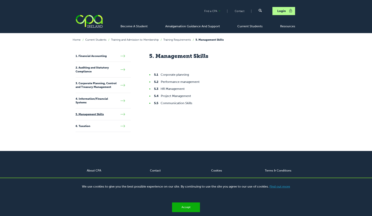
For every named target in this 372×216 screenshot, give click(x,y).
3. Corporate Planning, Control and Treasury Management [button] (96, 85)
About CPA (94, 170)
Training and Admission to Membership (135, 39)
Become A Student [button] (134, 26)
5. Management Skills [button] (90, 114)
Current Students (95, 39)
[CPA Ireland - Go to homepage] (89, 21)
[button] (260, 10)
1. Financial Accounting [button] (91, 56)
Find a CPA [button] (215, 11)
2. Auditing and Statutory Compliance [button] (92, 69)
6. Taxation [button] (83, 126)
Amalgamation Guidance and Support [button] (192, 26)
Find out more (280, 186)
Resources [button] (287, 26)
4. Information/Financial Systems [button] (92, 100)
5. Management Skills (209, 39)
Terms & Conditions (278, 170)
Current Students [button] (250, 26)
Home (77, 39)
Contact (239, 11)
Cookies (216, 170)
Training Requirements (177, 39)
